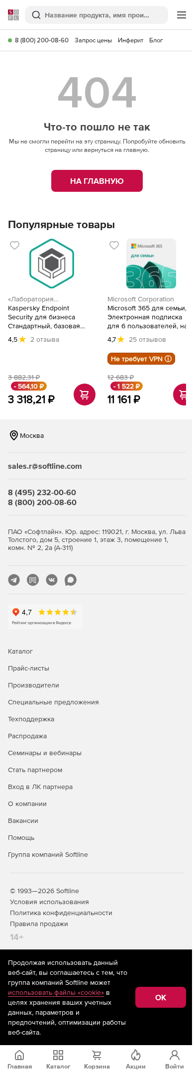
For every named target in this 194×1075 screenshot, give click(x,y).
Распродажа (27, 736)
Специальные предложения (53, 702)
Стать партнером (35, 770)
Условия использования (49, 902)
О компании (27, 803)
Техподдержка (31, 719)
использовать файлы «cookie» (56, 992)
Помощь (21, 837)
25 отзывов (147, 339)
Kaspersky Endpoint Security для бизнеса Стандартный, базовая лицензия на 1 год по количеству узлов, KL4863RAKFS (44, 317)
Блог (156, 40)
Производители (33, 685)
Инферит (130, 40)
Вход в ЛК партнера (40, 787)
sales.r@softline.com (45, 465)
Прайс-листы (28, 668)
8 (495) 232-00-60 (42, 492)
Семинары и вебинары (45, 753)
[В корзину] (85, 394)
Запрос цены (93, 40)
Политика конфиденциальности (61, 913)
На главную (97, 180)
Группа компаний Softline (48, 854)
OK (160, 997)
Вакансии (23, 820)
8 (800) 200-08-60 (42, 40)
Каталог (20, 651)
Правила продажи (39, 924)
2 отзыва (44, 339)
